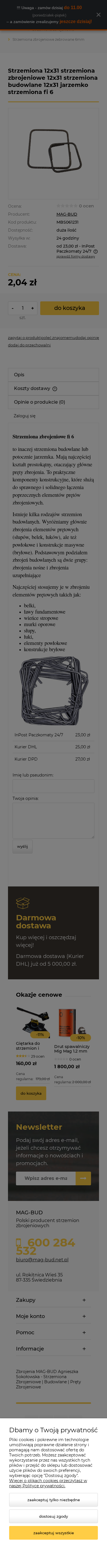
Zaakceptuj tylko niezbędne (53, 1499)
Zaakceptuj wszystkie (53, 1533)
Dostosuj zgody (53, 1516)
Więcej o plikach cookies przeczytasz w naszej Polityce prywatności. (48, 1483)
